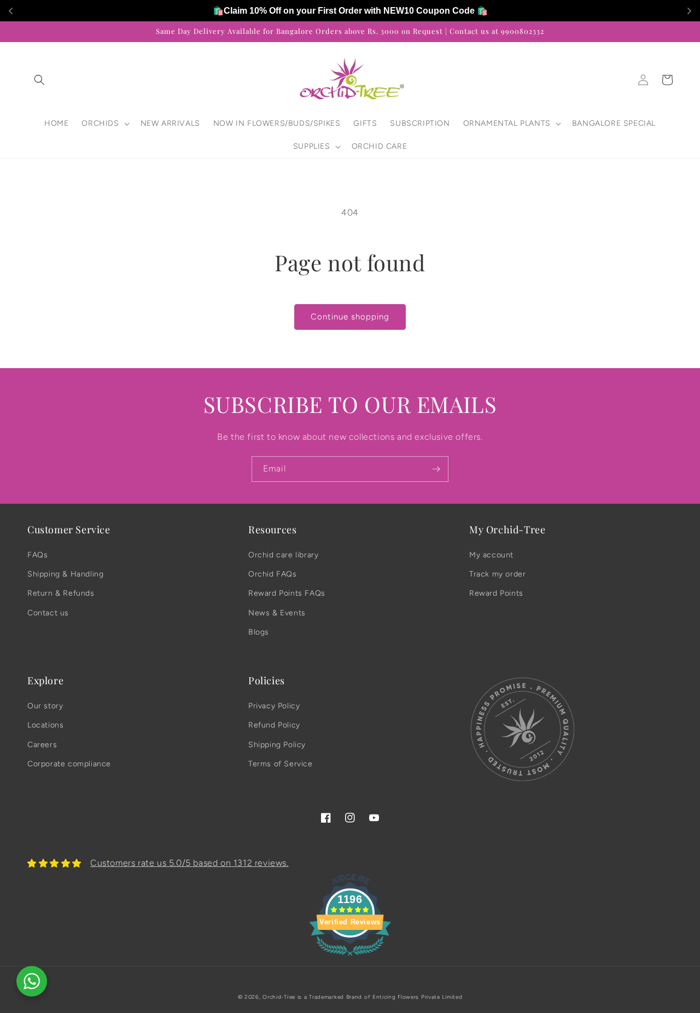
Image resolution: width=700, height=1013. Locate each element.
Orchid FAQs (272, 574)
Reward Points (496, 593)
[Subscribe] (436, 469)
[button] (39, 80)
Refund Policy (274, 725)
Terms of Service (280, 764)
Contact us (48, 613)
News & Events (277, 613)
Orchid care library (283, 555)
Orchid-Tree (278, 996)
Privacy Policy (274, 706)
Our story (45, 706)
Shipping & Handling (65, 574)
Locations (45, 725)
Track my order (497, 574)
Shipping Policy (277, 744)
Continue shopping (350, 317)
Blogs (258, 632)
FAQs (37, 555)
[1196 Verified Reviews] (350, 957)
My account (491, 555)
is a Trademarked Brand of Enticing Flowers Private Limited (380, 996)
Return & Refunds (61, 593)
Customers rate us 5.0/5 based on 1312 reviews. (189, 863)
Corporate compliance (69, 764)
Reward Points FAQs (286, 593)
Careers (42, 744)
